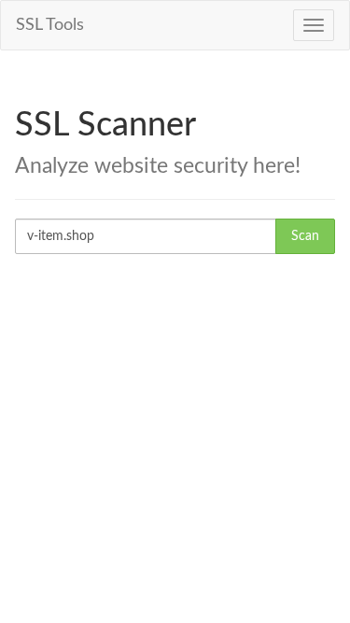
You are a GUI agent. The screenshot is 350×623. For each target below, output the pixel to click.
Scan (305, 236)
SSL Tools (50, 25)
